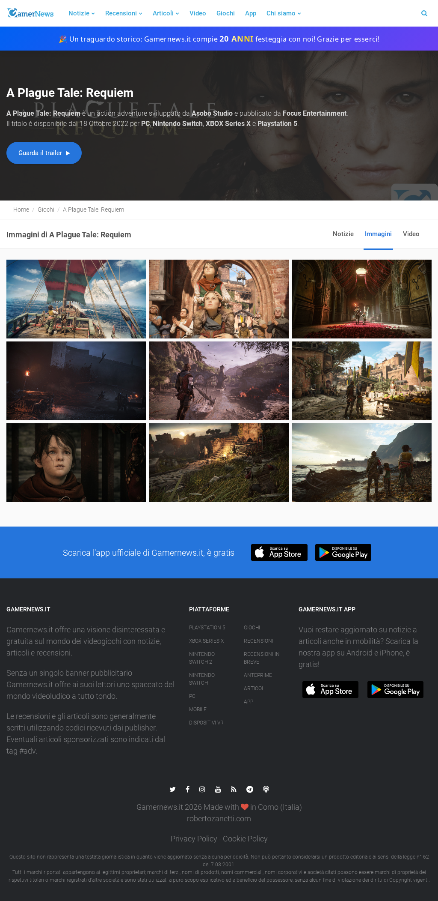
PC (192, 696)
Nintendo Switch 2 (202, 658)
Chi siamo (281, 13)
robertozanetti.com (219, 818)
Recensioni (121, 13)
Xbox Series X (206, 641)
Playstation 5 (207, 628)
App (250, 13)
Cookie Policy (245, 838)
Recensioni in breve (262, 658)
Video (197, 13)
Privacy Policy (194, 838)
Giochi (225, 13)
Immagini (378, 234)
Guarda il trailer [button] (41, 153)
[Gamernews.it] (29, 13)
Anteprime (258, 675)
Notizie (78, 13)
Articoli (163, 13)
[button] (279, 552)
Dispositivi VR (206, 723)
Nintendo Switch (202, 679)
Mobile (198, 709)
